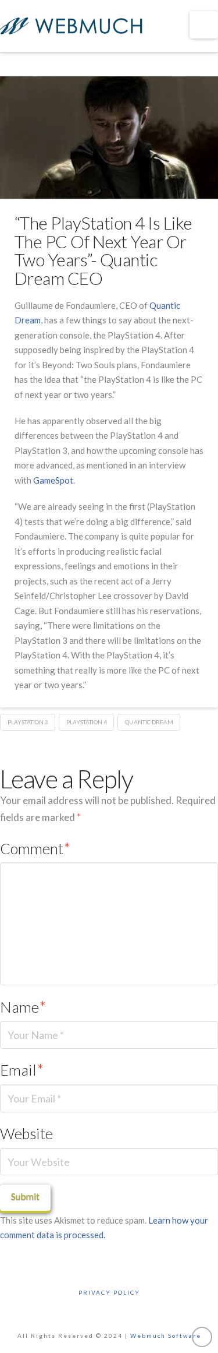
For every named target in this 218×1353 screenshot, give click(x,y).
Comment (35, 848)
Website (26, 1133)
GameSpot (53, 480)
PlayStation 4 (86, 721)
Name (23, 1007)
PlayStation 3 (28, 721)
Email (22, 1070)
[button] (204, 24)
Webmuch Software (165, 1335)
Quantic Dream (149, 721)
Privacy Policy (109, 1292)
